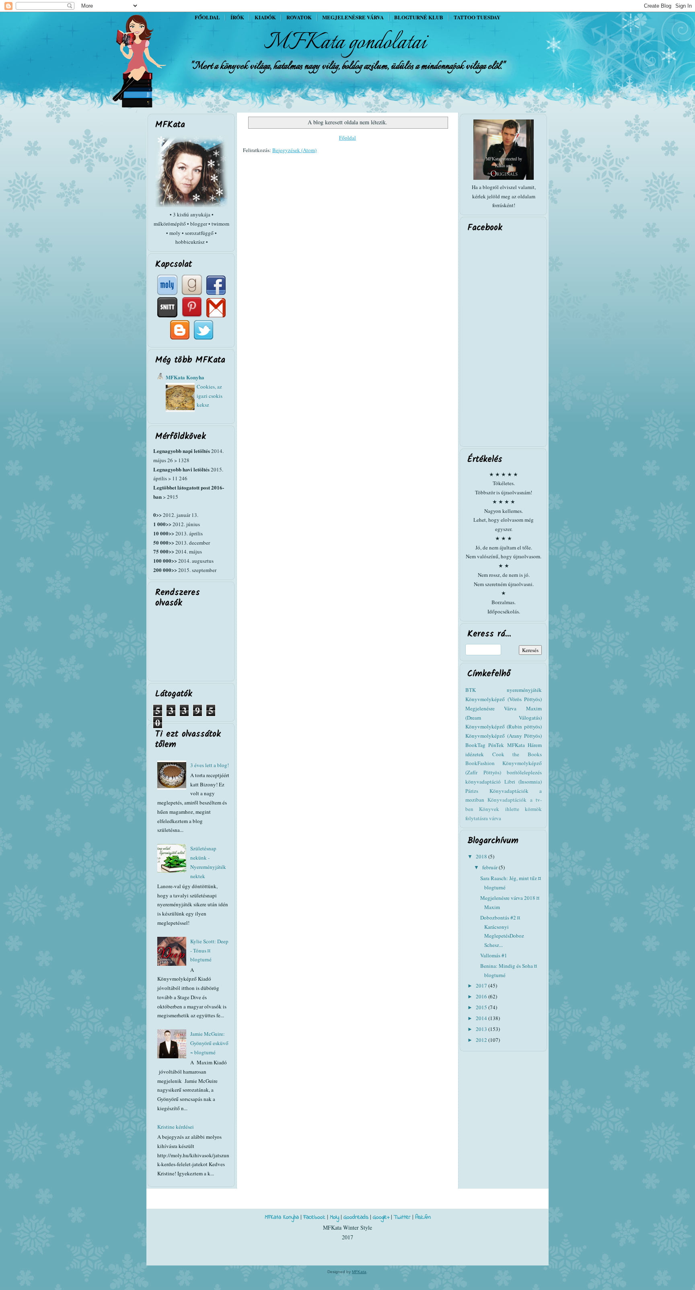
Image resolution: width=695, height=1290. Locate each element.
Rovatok (299, 17)
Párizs (471, 790)
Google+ (381, 1217)
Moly (334, 1217)
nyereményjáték (524, 689)
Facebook (314, 1217)
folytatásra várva (483, 818)
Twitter (402, 1217)
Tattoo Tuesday (477, 17)
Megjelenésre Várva (490, 708)
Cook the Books (517, 754)
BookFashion (480, 763)
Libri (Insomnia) (523, 781)
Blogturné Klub (418, 17)
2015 (482, 1007)
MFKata (359, 1271)
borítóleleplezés (524, 772)
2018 (482, 856)
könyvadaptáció (483, 781)
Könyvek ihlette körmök (510, 809)
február (490, 867)
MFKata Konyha (185, 377)
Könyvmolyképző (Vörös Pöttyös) (503, 699)
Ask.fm (423, 1217)
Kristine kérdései (175, 1126)
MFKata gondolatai (345, 43)
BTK (470, 689)
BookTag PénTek (484, 745)
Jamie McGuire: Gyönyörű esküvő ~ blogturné (209, 1043)
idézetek (474, 754)
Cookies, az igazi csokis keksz (209, 396)
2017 (482, 985)
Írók (237, 17)
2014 (482, 1018)
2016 (482, 996)
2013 (482, 1029)
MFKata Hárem (524, 745)
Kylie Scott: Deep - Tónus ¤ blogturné (209, 950)
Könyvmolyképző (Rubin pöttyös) (503, 726)
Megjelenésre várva (353, 17)
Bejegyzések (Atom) (294, 150)
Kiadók (265, 17)
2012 (482, 1039)
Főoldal (207, 17)
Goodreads (355, 1217)
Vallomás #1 (493, 955)
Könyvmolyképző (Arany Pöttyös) (503, 735)
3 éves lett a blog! (209, 765)
